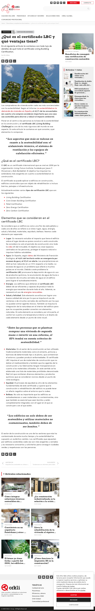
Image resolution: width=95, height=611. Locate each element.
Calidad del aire (8, 16)
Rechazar (73, 600)
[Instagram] (64, 3)
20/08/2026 (8, 504)
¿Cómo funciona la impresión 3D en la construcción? (44, 560)
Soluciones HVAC (53, 16)
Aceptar (74, 595)
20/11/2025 (37, 566)
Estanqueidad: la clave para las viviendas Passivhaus (82, 98)
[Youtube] (55, 3)
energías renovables (33, 292)
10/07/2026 (37, 504)
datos (30, 255)
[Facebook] (58, 3)
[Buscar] (88, 8)
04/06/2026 (8, 535)
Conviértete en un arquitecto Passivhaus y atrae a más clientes (15, 530)
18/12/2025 (8, 566)
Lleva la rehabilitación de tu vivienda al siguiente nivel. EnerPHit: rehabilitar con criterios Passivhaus (45, 530)
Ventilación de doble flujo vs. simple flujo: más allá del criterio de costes (83, 83)
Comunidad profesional (11, 19)
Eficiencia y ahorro (36, 16)
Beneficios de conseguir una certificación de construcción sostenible (77, 56)
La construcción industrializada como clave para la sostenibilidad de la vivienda (83, 113)
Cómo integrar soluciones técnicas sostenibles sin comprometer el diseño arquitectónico (14, 499)
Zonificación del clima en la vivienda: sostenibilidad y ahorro (81, 76)
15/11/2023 (68, 61)
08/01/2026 (37, 535)
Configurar (73, 605)
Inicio (3, 23)
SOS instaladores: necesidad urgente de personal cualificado (82, 91)
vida (10, 246)
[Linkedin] (51, 3)
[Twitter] (61, 3)
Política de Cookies (68, 586)
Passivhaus (21, 16)
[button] (2, 61)
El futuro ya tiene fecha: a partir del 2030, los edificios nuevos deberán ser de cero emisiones (14, 561)
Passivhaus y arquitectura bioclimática (17, 23)
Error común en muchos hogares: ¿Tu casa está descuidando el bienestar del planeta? (82, 106)
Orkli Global (67, 16)
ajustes (82, 590)
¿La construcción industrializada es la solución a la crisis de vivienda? (44, 499)
